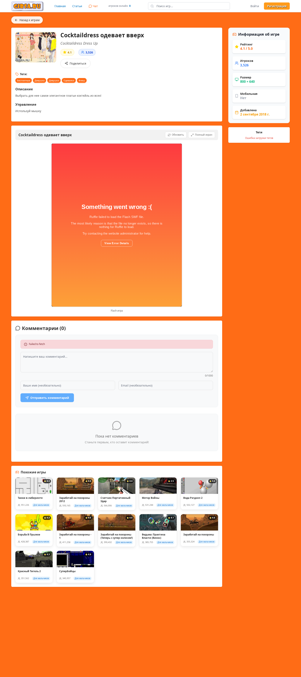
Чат (95, 6)
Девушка (39, 80)
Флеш (82, 80)
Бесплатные (23, 80)
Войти (254, 6)
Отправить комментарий (49, 398)
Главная (60, 6)
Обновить (178, 134)
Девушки (54, 80)
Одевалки (68, 80)
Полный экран (203, 134)
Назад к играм (29, 20)
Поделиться (78, 63)
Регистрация (276, 6)
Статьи (77, 6)
